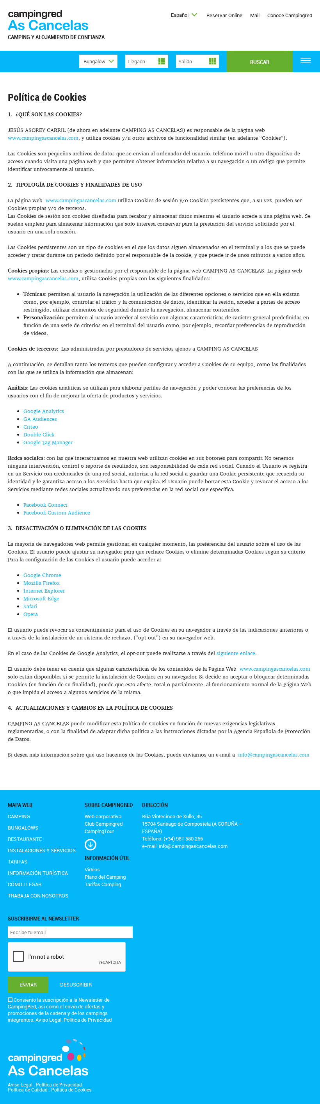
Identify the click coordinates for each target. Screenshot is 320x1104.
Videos (92, 869)
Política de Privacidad (88, 1019)
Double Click (38, 434)
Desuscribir (76, 984)
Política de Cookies (71, 1089)
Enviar (28, 984)
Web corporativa (103, 816)
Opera (30, 614)
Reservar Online (224, 15)
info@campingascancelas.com (273, 754)
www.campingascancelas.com (43, 137)
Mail (255, 15)
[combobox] (184, 15)
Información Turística (38, 872)
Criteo (30, 426)
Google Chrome (42, 575)
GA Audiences (40, 418)
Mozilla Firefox (41, 582)
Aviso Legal (48, 1019)
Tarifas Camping (103, 884)
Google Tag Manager (48, 442)
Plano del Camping (105, 876)
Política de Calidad (28, 1089)
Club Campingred (104, 823)
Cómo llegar (24, 884)
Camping (19, 816)
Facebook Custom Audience (56, 512)
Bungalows (23, 827)
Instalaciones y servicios (42, 850)
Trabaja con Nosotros (38, 895)
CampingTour (99, 831)
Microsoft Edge (41, 598)
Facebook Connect (45, 504)
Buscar (259, 62)
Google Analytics (43, 411)
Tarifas (17, 861)
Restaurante (25, 838)
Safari (30, 606)
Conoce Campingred (289, 15)
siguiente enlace (236, 653)
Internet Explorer (44, 590)
